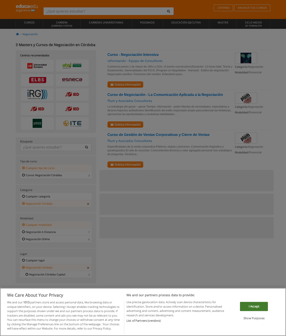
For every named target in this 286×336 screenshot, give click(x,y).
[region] (143, 312)
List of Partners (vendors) (143, 321)
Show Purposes (254, 318)
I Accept (254, 306)
